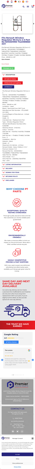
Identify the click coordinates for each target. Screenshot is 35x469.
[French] (27, 1)
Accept (17, 454)
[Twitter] (17, 431)
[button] (32, 438)
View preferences (17, 463)
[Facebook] (12, 431)
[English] (8, 1)
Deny (17, 459)
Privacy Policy (17, 466)
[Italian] (19, 1)
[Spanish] (23, 1)
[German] (15, 1)
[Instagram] (22, 431)
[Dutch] (12, 1)
